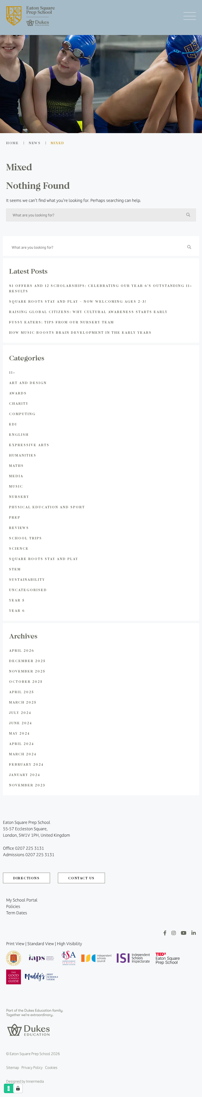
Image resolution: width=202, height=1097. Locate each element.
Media (16, 476)
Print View (15, 943)
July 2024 (20, 712)
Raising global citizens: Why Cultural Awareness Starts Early (88, 312)
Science (19, 548)
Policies (13, 906)
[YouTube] (183, 933)
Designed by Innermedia (25, 1081)
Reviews (19, 528)
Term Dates (16, 913)
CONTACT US (81, 878)
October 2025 (26, 681)
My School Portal (21, 900)
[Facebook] (165, 933)
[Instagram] (173, 933)
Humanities (22, 455)
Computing (22, 414)
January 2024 (24, 775)
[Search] (188, 214)
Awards (18, 393)
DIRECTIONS (26, 878)
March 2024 (23, 754)
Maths (16, 465)
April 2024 (21, 744)
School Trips (25, 538)
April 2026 (21, 650)
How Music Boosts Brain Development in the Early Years (80, 332)
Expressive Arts (29, 445)
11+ (12, 372)
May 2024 (19, 733)
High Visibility (69, 943)
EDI (13, 424)
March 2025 (22, 702)
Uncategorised (28, 590)
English (19, 434)
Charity (19, 403)
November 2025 (27, 671)
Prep (14, 517)
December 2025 (27, 661)
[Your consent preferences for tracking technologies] (18, 1088)
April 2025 (21, 692)
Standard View (40, 943)
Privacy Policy (32, 1067)
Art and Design (28, 383)
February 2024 (26, 764)
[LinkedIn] (193, 933)
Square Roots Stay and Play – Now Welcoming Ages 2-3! (78, 301)
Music (16, 486)
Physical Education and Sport (47, 507)
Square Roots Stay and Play (43, 559)
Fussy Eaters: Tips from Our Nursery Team (61, 322)
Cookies (51, 1067)
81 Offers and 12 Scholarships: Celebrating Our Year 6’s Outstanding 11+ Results (100, 288)
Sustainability (27, 579)
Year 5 (17, 600)
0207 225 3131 (29, 848)
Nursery (19, 497)
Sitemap (12, 1067)
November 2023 (27, 785)
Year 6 (17, 610)
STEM (15, 569)
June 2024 (20, 723)
